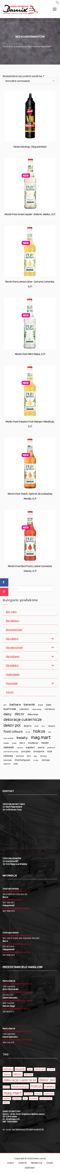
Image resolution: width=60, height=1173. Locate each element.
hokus (39, 731)
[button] (57, 3)
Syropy (10, 692)
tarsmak (8, 760)
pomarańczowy (11, 751)
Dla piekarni (12, 665)
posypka (25, 751)
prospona (39, 751)
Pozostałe (12, 683)
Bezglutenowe (14, 630)
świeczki (7, 764)
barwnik (29, 704)
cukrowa (24, 709)
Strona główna (11, 43)
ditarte (28, 725)
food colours (13, 731)
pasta (41, 747)
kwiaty (22, 737)
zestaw (46, 760)
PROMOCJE (36, 1163)
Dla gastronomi (14, 647)
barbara (15, 704)
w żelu (35, 760)
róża (49, 751)
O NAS (49, 1163)
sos (29, 755)
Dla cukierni (12, 639)
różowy (8, 755)
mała (14, 743)
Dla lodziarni (12, 656)
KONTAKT (30, 1167)
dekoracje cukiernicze (23, 719)
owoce (20, 747)
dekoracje (33, 714)
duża (36, 726)
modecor (33, 742)
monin (45, 742)
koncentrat (9, 738)
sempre (20, 756)
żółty (16, 764)
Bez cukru (11, 612)
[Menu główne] (54, 9)
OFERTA (22, 1163)
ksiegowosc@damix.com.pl (16, 908)
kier (49, 732)
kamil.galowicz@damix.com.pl (17, 1000)
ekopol (51, 725)
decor (19, 714)
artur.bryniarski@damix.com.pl (18, 992)
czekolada (36, 709)
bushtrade (10, 709)
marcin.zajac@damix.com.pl (16, 1008)
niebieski (9, 747)
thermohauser (22, 760)
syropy (43, 756)
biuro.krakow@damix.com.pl (17, 935)
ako (5, 705)
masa (6, 743)
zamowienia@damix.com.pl (16, 891)
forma (28, 732)
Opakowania (13, 674)
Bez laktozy (12, 621)
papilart (30, 747)
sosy (35, 756)
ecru (43, 726)
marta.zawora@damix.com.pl (17, 983)
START (10, 1163)
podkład (51, 747)
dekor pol (12, 725)
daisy (8, 714)
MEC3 (22, 742)
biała (40, 704)
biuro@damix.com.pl (13, 899)
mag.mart (41, 737)
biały (48, 704)
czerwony (49, 709)
